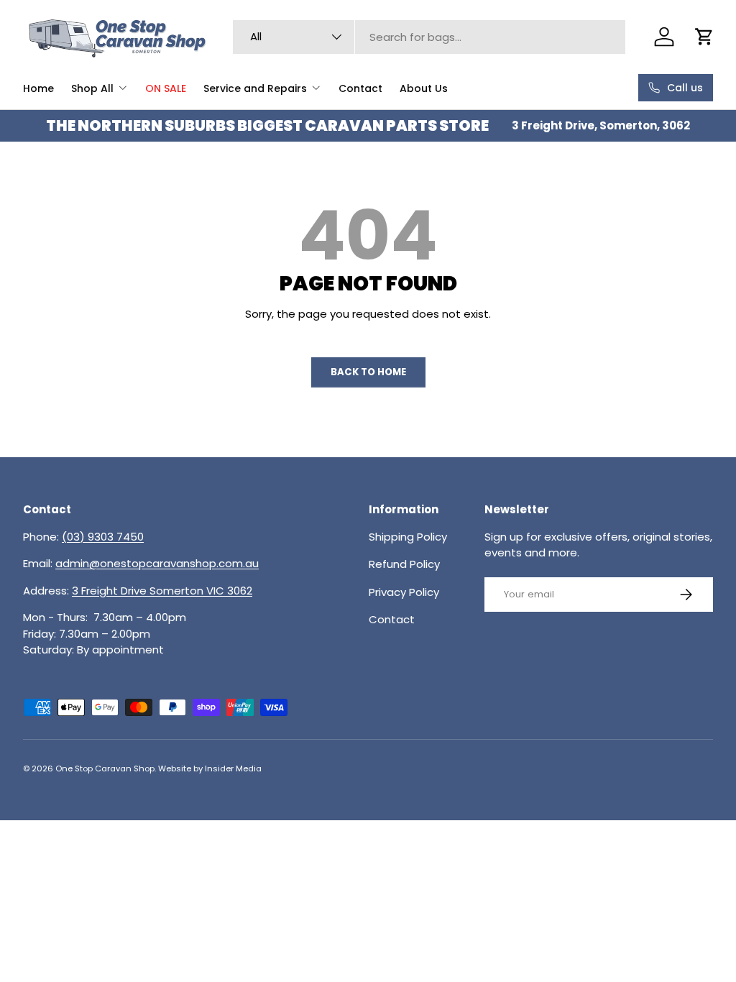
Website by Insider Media (210, 768)
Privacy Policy (404, 592)
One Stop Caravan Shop (105, 768)
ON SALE (165, 88)
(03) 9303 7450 (103, 536)
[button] (704, 36)
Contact (360, 88)
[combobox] (429, 37)
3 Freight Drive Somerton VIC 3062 (162, 590)
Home (38, 88)
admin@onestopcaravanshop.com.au (157, 563)
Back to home (368, 372)
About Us (424, 88)
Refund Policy (404, 564)
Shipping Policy (408, 536)
